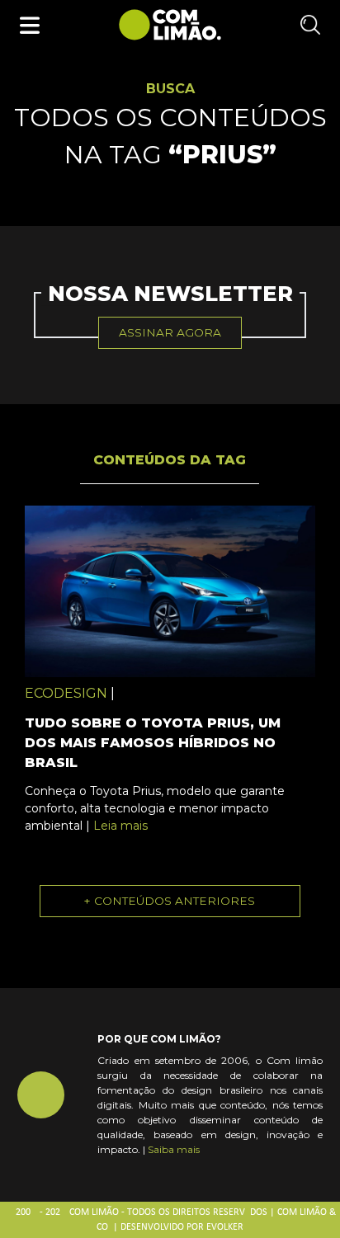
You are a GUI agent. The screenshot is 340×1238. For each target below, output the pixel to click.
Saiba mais (174, 1149)
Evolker (224, 1227)
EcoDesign (66, 693)
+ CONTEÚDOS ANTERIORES (169, 900)
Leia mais (120, 825)
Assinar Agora (170, 332)
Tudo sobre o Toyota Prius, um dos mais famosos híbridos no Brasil (153, 742)
